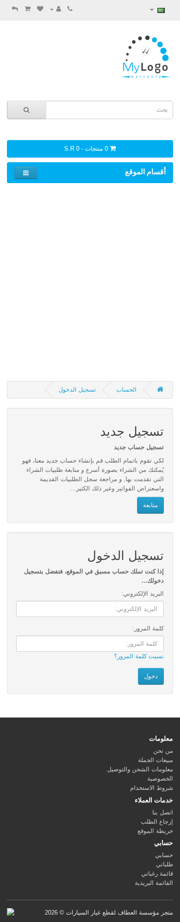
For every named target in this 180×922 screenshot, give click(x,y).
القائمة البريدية (154, 882)
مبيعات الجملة (155, 760)
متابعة (150, 505)
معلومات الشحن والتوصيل (140, 769)
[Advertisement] (90, 281)
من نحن (163, 750)
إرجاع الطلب (157, 821)
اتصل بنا (162, 812)
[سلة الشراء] (27, 9)
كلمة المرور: (148, 628)
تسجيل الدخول (77, 389)
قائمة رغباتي (157, 873)
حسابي (164, 855)
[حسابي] (55, 9)
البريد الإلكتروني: (142, 593)
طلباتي (164, 864)
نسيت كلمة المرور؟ (139, 656)
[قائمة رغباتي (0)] (40, 9)
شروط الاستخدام (151, 787)
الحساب (126, 389)
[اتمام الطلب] (15, 9)
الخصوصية (160, 778)
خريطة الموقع (155, 830)
